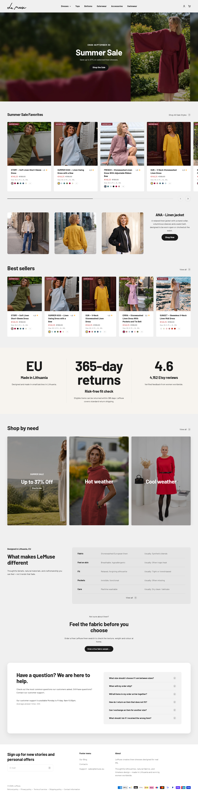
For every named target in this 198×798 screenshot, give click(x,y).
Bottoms (88, 6)
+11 (76, 183)
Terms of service (40, 789)
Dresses (65, 6)
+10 (123, 186)
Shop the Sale (99, 67)
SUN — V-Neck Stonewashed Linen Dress (94, 318)
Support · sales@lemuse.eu (91, 769)
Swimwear (132, 6)
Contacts (83, 764)
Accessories (117, 6)
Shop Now (169, 237)
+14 (30, 183)
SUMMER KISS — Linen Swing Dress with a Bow (58, 318)
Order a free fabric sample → (99, 649)
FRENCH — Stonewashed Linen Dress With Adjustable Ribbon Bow (118, 173)
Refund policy (12, 789)
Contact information (72, 789)
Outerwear (102, 6)
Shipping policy (55, 789)
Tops (77, 6)
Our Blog (83, 759)
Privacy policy (26, 789)
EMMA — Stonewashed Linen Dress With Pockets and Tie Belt (133, 318)
